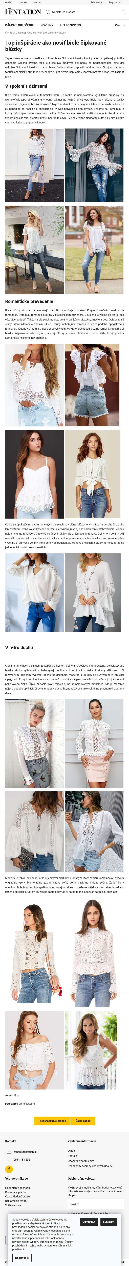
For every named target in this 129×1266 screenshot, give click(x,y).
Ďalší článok (83, 1121)
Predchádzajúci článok (52, 1121)
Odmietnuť (88, 1221)
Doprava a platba (15, 1192)
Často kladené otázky (18, 1196)
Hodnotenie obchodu (17, 1188)
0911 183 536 (22, 1159)
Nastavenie (22, 1257)
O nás (8, 2)
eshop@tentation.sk (25, 1152)
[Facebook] (9, 1169)
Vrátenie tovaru (14, 1205)
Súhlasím (108, 1221)
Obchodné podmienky (81, 1161)
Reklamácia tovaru (16, 1201)
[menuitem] (19, 25)
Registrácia (115, 2)
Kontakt (22, 2)
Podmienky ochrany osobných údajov (90, 1166)
